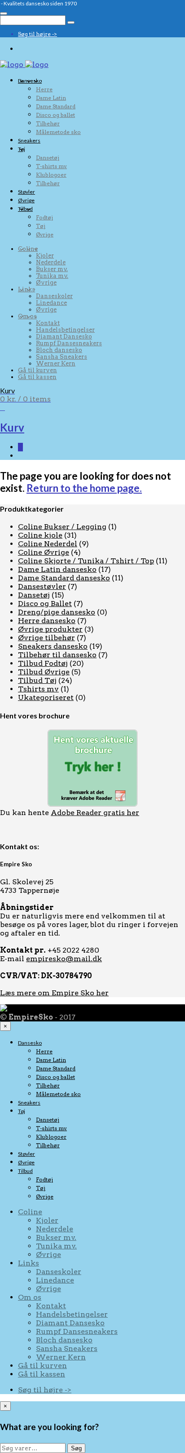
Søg (76, 1448)
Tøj (21, 149)
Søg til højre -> (37, 34)
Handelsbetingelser (65, 329)
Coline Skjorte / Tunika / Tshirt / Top (86, 561)
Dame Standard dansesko (64, 578)
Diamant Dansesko (64, 336)
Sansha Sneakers (61, 356)
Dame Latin (51, 97)
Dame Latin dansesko (57, 569)
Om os (27, 316)
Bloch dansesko (59, 350)
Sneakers (29, 140)
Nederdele (51, 262)
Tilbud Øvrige (44, 672)
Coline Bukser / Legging (62, 526)
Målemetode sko (58, 132)
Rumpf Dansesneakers (69, 343)
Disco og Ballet (45, 603)
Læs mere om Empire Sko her (54, 993)
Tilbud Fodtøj (43, 663)
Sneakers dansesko (53, 646)
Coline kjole (40, 535)
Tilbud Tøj (37, 680)
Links (26, 289)
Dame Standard (55, 106)
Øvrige (26, 200)
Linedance (51, 302)
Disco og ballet (55, 114)
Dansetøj (47, 157)
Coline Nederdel (47, 543)
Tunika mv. (52, 275)
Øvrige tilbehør (46, 637)
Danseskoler (54, 296)
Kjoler (45, 255)
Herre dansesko (46, 620)
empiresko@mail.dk (64, 958)
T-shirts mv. (51, 166)
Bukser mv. (52, 269)
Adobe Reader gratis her (95, 812)
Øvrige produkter (50, 629)
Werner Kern (55, 363)
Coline (28, 248)
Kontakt (48, 323)
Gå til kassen (37, 377)
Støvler (26, 191)
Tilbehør (48, 123)
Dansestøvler (42, 586)
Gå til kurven (37, 370)
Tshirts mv (38, 689)
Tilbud (25, 208)
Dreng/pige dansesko (56, 612)
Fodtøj (44, 217)
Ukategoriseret (46, 697)
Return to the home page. (84, 488)
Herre (44, 89)
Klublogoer (51, 174)
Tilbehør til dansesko (57, 655)
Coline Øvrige (43, 552)
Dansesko (30, 80)
